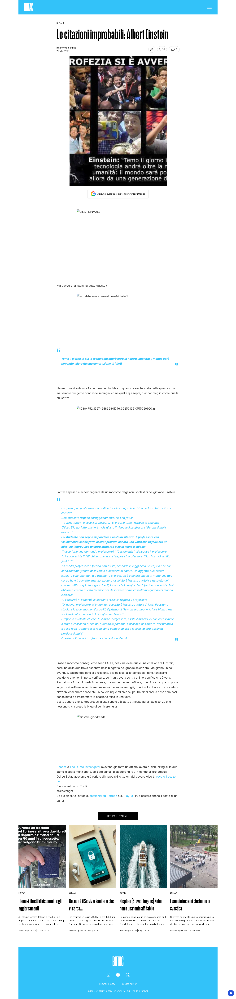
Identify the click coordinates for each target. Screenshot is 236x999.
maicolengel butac (66, 47)
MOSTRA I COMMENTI (117, 816)
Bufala (21, 893)
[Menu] (209, 7)
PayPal (129, 795)
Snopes (61, 767)
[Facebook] (118, 975)
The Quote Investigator (84, 767)
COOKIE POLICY (129, 984)
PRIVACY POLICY (107, 984)
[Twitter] (127, 975)
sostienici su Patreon (103, 795)
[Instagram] (108, 975)
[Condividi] (151, 49)
